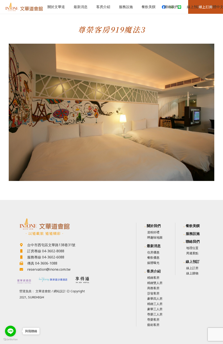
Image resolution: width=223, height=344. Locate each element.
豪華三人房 (154, 309)
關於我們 (154, 225)
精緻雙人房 (154, 283)
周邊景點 (192, 253)
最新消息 (154, 245)
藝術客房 (153, 325)
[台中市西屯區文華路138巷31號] (23, 245)
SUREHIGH (36, 297)
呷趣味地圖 (154, 237)
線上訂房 (192, 268)
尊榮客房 (153, 319)
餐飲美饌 (193, 225)
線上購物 (192, 273)
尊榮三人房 (154, 314)
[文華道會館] (53, 223)
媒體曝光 (153, 263)
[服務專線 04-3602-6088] (23, 257)
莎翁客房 (153, 293)
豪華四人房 (154, 298)
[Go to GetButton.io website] (10, 339)
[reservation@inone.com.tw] (23, 269)
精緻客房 (153, 277)
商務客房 (153, 288)
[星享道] (24, 281)
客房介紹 (154, 271)
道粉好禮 (153, 232)
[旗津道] (53, 279)
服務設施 (193, 233)
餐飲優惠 (153, 257)
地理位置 (192, 248)
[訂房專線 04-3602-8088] (23, 251)
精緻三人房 (154, 304)
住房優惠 (153, 252)
